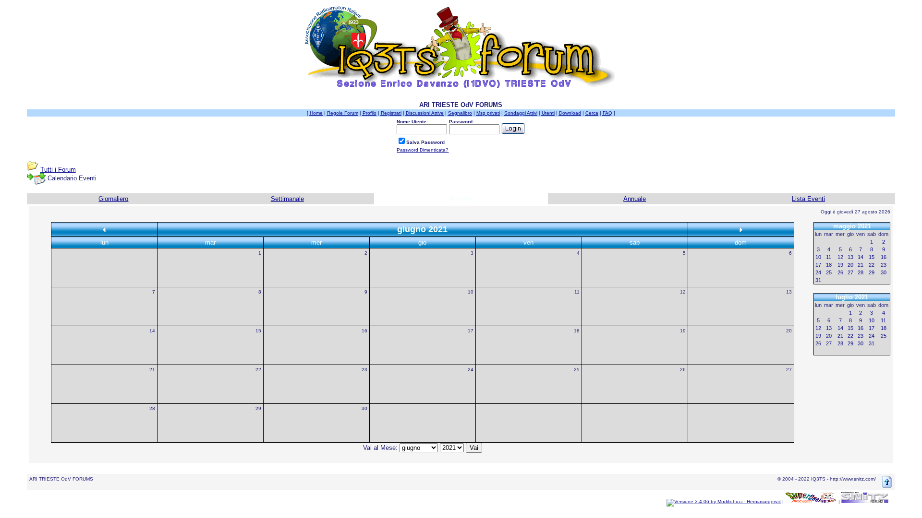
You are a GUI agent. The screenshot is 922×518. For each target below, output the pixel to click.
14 (152, 330)
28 (152, 408)
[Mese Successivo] (741, 229)
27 (789, 369)
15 (258, 330)
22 (258, 369)
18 (577, 330)
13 (789, 291)
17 (470, 330)
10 (470, 291)
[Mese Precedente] (104, 229)
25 (577, 369)
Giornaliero (113, 198)
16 (364, 330)
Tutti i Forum (58, 169)
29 (258, 408)
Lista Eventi (808, 198)
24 (470, 369)
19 (683, 330)
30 (364, 408)
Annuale (634, 198)
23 (364, 369)
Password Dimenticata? (423, 150)
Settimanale (287, 198)
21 (152, 369)
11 (577, 291)
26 (683, 369)
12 (683, 291)
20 (789, 330)
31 (818, 280)
